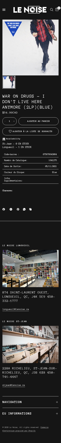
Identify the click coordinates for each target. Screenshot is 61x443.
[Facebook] (4, 209)
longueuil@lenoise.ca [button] (15, 309)
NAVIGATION (12, 402)
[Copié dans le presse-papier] (31, 209)
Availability (13, 139)
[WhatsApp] (25, 209)
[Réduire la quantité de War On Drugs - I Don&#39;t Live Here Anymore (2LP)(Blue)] (5, 121)
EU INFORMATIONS (17, 413)
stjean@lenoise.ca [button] (13, 385)
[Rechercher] (51, 9)
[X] (12, 209)
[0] (56, 9)
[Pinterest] (19, 209)
